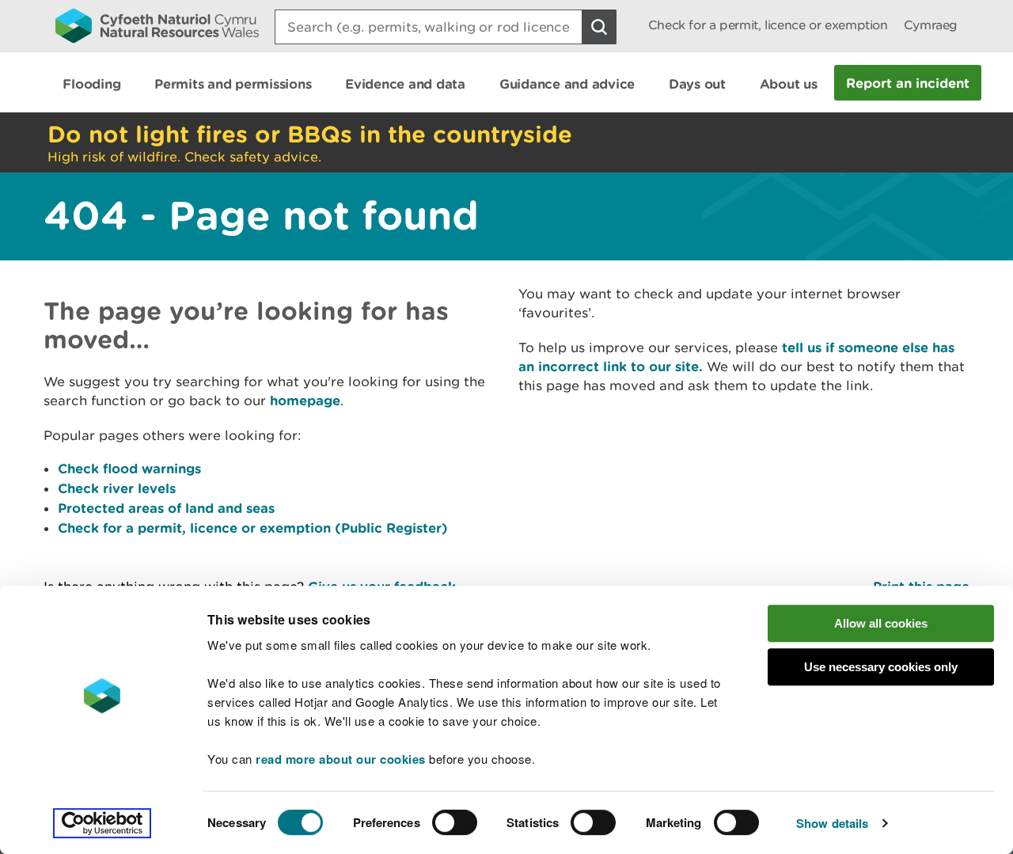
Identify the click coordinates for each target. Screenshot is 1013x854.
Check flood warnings (129, 468)
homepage (305, 400)
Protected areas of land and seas (166, 507)
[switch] (454, 822)
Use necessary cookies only (881, 667)
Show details (832, 823)
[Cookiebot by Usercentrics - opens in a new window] (102, 823)
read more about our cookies (341, 759)
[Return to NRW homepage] (157, 25)
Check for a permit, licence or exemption (768, 24)
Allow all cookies (881, 623)
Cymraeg (931, 24)
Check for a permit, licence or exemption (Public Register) (253, 527)
